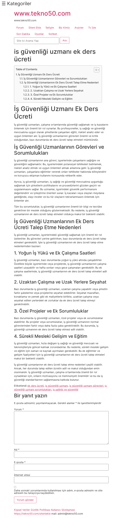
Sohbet (53, 33)
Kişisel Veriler (22, 509)
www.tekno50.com (42, 13)
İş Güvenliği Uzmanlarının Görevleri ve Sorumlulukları (55, 78)
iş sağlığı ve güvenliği (65, 389)
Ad (16, 449)
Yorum (19, 409)
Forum (20, 27)
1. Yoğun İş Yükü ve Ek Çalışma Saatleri (53, 86)
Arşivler (79, 27)
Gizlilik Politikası (40, 509)
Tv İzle (92, 27)
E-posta (20, 462)
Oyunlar (39, 33)
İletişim (50, 27)
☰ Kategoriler (16, 3)
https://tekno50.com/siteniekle (32, 513)
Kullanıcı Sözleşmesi (63, 509)
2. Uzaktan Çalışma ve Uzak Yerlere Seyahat (56, 90)
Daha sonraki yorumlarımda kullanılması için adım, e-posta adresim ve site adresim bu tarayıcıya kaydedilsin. (58, 491)
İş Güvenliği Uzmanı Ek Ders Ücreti (39, 74)
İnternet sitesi (22, 475)
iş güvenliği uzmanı (56, 385)
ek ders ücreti (35, 385)
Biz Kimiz (64, 27)
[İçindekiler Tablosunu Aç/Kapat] (95, 70)
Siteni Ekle (35, 27)
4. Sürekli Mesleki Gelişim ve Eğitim (51, 98)
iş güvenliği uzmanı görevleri (86, 385)
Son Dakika (23, 33)
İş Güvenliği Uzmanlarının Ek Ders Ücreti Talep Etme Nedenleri (61, 82)
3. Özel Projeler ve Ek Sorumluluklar (51, 94)
